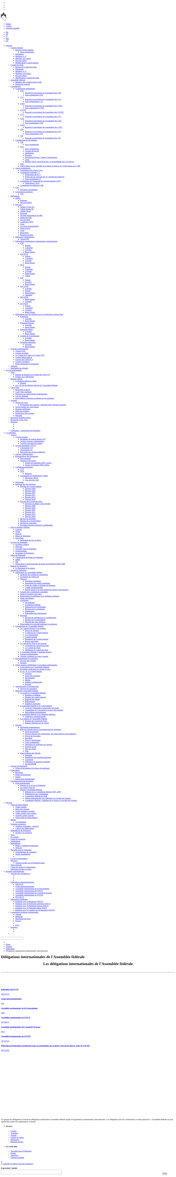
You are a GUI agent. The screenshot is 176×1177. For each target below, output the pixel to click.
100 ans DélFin (26, 203)
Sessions (14, 400)
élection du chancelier (28, 523)
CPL (22, 194)
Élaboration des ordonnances (36, 613)
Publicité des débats (32, 699)
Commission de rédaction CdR (31, 185)
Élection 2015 (30, 497)
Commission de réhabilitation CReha (34, 476)
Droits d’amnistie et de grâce (31, 594)
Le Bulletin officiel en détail (25, 381)
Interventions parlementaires (35, 712)
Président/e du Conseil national (36, 639)
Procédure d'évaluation (28, 190)
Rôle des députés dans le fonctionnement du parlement (40, 729)
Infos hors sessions (22, 809)
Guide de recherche (18, 839)
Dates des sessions (22, 411)
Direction (18, 547)
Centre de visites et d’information (23, 867)
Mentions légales (17, 1142)
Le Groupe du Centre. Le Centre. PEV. (30, 355)
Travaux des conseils (28, 661)
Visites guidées (21, 807)
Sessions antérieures (22, 409)
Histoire (23, 383)
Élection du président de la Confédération (40, 618)
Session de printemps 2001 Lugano (38, 463)
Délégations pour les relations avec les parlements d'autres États (39, 314)
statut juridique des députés (30, 753)
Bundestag (24, 317)
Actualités (14, 1133)
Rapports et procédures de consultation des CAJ (43, 99)
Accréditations (20, 822)
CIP (21, 136)
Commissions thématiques (25, 89)
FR (7, 34)
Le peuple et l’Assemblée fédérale (33, 693)
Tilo (16, 562)
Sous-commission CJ (33, 179)
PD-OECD (19, 897)
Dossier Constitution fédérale (31, 790)
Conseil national (17, 48)
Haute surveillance (27, 598)
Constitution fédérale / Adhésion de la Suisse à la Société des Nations (51, 800)
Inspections (24, 233)
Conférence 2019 (26, 222)
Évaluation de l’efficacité (29, 577)
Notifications (15, 841)
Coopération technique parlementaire (24, 912)
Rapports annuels (26, 235)
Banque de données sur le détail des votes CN (32, 375)
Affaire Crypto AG (27, 207)
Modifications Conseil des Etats (27, 78)
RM (7, 39)
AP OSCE (24, 304)
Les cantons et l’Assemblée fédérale (33, 719)
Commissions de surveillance (26, 140)
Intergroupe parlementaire (25, 779)
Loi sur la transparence (19, 859)
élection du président (28, 519)
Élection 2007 (30, 493)
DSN (22, 471)
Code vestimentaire (32, 742)
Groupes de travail (32, 151)
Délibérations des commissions (36, 794)
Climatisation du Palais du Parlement (29, 557)
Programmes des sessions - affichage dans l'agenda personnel (43, 405)
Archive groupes (21, 437)
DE (7, 32)
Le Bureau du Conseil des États (37, 646)
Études (17, 777)
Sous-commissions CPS (34, 134)
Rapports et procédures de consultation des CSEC (43, 127)
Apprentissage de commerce (26, 852)
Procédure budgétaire (33, 581)
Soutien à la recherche (23, 833)
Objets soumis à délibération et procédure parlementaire (36, 665)
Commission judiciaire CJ (30, 172)
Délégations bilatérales (19, 899)
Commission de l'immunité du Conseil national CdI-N (40, 181)
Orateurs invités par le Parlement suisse (30, 863)
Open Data (19, 538)
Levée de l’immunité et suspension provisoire (42, 708)
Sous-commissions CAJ (34, 101)
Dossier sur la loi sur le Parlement (32, 785)
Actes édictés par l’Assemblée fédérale (34, 667)
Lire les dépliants (21, 396)
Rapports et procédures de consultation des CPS (43, 132)
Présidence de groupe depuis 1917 (33, 439)
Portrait (27, 246)
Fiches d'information (23, 775)
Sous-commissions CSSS (34, 108)
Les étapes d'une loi (27, 788)
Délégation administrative (25, 237)
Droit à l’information (32, 740)
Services (9, 803)
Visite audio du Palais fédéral (26, 818)
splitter (17, 560)
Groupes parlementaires (19, 349)
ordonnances (29, 611)
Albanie (18, 914)
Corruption (29, 760)
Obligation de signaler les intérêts (37, 762)
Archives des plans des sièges (31, 443)
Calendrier (29, 248)
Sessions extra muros (28, 461)
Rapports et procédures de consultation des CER (43, 121)
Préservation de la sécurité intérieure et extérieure (38, 624)
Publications (15, 770)
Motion (27, 680)
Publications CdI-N (32, 183)
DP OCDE (24, 297)
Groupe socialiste (21, 353)
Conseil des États (17, 65)
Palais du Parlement (18, 555)
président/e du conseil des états (36, 650)
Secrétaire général (22, 545)
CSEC (22, 125)
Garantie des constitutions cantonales (34, 592)
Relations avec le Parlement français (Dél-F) (32, 906)
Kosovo (18, 921)
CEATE (23, 110)
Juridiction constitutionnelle (35, 717)
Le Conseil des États (32, 648)
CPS (22, 129)
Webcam (18, 848)
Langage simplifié (12, 28)
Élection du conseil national (35, 697)
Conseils (18, 529)
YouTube (21, 1164)
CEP (22, 164)
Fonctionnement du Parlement (22, 781)
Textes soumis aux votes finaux (27, 407)
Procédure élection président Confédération (36, 525)
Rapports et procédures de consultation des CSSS (43, 106)
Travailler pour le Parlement (25, 549)
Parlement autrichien (28, 342)
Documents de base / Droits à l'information (41, 157)
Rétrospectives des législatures (26, 456)
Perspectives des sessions (24, 413)
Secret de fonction (32, 732)
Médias (13, 820)
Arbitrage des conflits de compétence (34, 575)
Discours (14, 861)
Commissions (16, 86)
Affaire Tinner (25, 211)
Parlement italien (26, 329)
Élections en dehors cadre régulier (37, 504)
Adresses (14, 366)
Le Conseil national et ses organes (33, 628)
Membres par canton (23, 58)
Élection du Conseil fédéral (30, 521)
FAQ (17, 925)
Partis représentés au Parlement (27, 364)
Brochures (19, 772)
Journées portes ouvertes (24, 815)
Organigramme (21, 551)
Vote (26, 751)
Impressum (15, 1140)
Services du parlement (28, 689)
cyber (22, 231)
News (13, 835)
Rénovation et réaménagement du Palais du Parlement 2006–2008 (40, 564)
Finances (23, 579)
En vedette (15, 837)
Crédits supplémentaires (34, 588)
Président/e (19, 54)
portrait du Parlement (18, 570)
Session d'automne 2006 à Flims (37, 465)
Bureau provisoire (31, 641)
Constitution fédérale (33, 605)
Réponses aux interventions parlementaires (31, 394)
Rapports (28, 155)
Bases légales (30, 252)
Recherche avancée (22, 84)
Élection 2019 (30, 499)
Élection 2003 (30, 491)
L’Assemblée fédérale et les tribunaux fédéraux (38, 714)
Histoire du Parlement (19, 566)
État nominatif (25, 458)
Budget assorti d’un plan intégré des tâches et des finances (47, 590)
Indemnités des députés (19, 368)
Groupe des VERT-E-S (24, 360)
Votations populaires (18, 824)
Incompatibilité (30, 764)
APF (22, 243)
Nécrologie (19, 482)
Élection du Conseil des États (31, 502)
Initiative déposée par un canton (37, 723)
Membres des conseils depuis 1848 (28, 82)
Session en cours (21, 403)
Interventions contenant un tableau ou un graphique (34, 398)
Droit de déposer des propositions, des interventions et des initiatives (50, 734)
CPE (22, 91)
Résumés (18, 415)
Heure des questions (32, 676)
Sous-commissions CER (34, 123)
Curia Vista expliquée (23, 392)
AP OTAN (24, 286)
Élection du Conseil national (30, 486)
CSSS (22, 104)
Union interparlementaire (24, 886)
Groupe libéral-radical (23, 357)
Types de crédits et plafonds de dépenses (40, 585)
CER (22, 119)
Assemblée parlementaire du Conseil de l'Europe (33, 893)
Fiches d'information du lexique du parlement (32, 768)
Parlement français (27, 323)
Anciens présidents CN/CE (25, 446)
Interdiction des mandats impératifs (38, 757)
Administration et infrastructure (27, 686)
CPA (17, 188)
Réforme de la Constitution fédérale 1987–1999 (43, 792)
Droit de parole (30, 747)
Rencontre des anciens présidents (32, 452)
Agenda (14, 1135)
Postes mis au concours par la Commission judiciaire (44, 177)
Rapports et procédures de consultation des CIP (43, 138)
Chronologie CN (26, 448)
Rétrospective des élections (25, 484)
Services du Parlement (19, 542)
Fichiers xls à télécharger (24, 377)
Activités (28, 250)
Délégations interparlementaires (22, 882)
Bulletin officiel (16, 379)
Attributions (29, 153)
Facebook (14, 1164)
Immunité (28, 755)
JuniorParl (14, 1155)
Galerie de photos (17, 1137)
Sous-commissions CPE (34, 95)
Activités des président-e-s (20, 874)
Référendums (30, 702)
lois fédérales (30, 603)
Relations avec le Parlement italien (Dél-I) (31, 908)
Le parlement (11, 433)
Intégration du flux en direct (30, 540)
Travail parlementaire (14, 370)
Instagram (29, 1164)
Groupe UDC (20, 351)
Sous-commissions (27, 52)
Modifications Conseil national (26, 63)
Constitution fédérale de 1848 (36, 796)
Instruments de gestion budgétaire (37, 583)
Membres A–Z (20, 56)
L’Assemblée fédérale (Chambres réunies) (36, 652)
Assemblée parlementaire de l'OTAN (29, 895)
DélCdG (18, 205)
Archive (14, 435)
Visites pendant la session (24, 811)
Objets (17, 532)
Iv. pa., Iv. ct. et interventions (31, 671)
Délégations (15, 196)
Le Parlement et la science (25, 568)
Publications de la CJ (33, 175)
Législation (24, 600)
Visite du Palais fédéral (19, 805)
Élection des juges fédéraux (35, 622)
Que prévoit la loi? (32, 480)
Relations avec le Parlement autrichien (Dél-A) (33, 904)
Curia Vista (15, 388)
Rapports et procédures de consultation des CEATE (44, 112)
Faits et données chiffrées (20, 527)
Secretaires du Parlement (24, 553)
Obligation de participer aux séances (38, 745)
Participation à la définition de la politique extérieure (39, 596)
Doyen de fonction (32, 631)
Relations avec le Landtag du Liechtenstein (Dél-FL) (35, 910)
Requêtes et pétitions (32, 695)
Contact (9, 26)
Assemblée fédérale (18, 80)
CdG (22, 147)
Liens (27, 160)
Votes (13, 372)
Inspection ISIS (26, 218)
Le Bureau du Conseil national (36, 633)
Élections (14, 422)
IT (7, 37)
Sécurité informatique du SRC (31, 215)
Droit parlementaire (22, 783)
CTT (22, 114)
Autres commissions (23, 168)
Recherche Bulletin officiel (21, 418)
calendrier (28, 295)
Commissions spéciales (24, 192)
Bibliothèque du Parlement (21, 831)
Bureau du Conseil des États (26, 67)
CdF (21, 142)
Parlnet (8, 24)
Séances (18, 534)
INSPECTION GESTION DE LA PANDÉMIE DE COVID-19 (49, 162)
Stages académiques (22, 854)
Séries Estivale (16, 865)
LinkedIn (6, 1164)
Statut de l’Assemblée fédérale (26, 691)
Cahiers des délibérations (24, 828)
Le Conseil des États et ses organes (33, 643)
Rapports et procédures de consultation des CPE (43, 93)
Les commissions (31, 635)
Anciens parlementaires (24, 454)
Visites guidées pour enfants (25, 813)
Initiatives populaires (32, 704)
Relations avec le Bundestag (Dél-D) (29, 902)
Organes (9, 46)
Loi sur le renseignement (29, 226)
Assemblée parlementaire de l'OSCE (29, 891)
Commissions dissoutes (24, 467)
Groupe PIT (24, 239)
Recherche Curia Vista (19, 420)
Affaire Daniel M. (27, 209)
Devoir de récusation (33, 736)
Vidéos (27, 276)
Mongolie (19, 917)
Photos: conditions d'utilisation (26, 846)
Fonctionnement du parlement (26, 658)
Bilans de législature (23, 536)
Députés (18, 725)
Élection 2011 (30, 495)
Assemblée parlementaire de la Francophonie (32, 889)
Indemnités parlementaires (30, 727)
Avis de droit (25, 220)
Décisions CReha (31, 478)
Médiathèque (15, 843)
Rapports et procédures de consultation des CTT (43, 117)
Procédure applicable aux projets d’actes (35, 669)
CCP (22, 469)
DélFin (18, 198)
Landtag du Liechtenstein (29, 336)
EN (7, 41)
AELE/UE (24, 254)
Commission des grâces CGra (31, 170)
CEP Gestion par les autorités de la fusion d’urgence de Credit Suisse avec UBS (50, 166)
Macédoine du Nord (23, 919)
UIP (21, 278)
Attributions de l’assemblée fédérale (28, 572)
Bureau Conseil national (24, 50)
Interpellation (30, 678)
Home (8, 944)
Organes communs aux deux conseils (34, 656)
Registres (14, 927)
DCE (22, 265)
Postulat (28, 684)
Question (28, 674)
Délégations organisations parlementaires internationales (36, 241)
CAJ (22, 97)
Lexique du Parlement (19, 766)
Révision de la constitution (35, 609)
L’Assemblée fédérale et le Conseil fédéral (36, 706)
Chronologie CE (26, 450)
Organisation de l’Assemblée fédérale (29, 626)
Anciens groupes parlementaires (32, 441)
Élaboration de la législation (35, 607)
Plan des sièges (21, 61)
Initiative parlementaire (33, 682)
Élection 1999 (30, 489)
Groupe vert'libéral (22, 362)
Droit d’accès (25, 228)
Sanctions (28, 738)
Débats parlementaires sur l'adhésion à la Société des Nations (48, 798)
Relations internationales (15, 871)
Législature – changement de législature (25, 431)
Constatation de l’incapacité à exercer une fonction (44, 710)
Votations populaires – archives (27, 826)
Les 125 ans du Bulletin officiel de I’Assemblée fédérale (36, 385)
